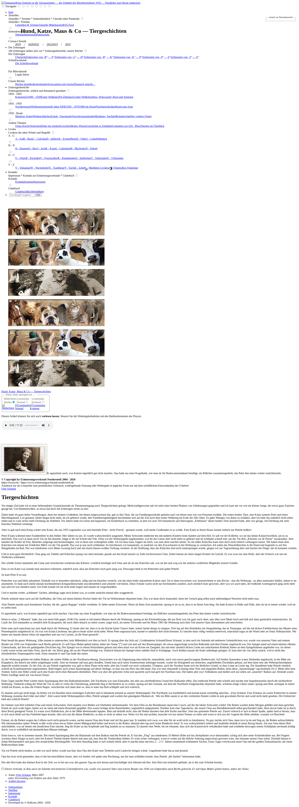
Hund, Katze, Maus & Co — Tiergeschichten (26, 391)
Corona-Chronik (17, 41)
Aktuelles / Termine (19, 21)
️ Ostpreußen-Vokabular (125, 167)
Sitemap (19, 34)
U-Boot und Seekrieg (121, 97)
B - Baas (28, 138)
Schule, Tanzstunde (61, 116)
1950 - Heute (15, 113)
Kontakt (12, 172)
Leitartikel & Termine (27, 24)
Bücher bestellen (24, 84)
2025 (68, 44)
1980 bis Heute (87, 106)
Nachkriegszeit (23, 106)
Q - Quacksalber (49, 158)
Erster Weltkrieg (50, 97)
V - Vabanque (22, 167)
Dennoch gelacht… (84, 84)
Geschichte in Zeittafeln (99, 126)
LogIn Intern (22, 74)
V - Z (11, 164)
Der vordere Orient (141, 116)
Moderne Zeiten (24, 116)
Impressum (30, 34)
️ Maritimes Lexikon (99, 167)
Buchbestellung (35, 191)
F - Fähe (81, 138)
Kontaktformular (24, 181)
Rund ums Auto (124, 106)
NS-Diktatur (65, 97)
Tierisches (35, 126)
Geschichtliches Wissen (73, 126)
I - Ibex (33, 148)
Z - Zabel (80, 167)
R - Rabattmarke (67, 158)
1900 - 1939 (34, 97)
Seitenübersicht (16, 31)
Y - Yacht (70, 167)
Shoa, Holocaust (101, 97)
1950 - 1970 (72, 106)
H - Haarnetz (22, 148)
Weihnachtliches (42, 116)
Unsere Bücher (16, 81)
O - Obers (20, 158)
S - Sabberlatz (83, 158)
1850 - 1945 (15, 93)
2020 (31, 44)
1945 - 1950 (15, 103)
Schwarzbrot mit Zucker (61, 84)
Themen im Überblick (152, 126)
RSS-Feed (68, 24)
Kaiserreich (21, 97)
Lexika (12, 129)
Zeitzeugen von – (39, 57)
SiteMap (12, 790)
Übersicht (20, 57)
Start (10, 12)
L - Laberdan (63, 148)
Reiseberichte (123, 116)
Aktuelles (13, 15)
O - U (11, 155)
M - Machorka (78, 148)
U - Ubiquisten (115, 158)
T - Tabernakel (99, 158)
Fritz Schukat (8, 488)
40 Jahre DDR (58, 106)
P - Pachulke (33, 158)
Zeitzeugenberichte (18, 87)
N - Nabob (91, 148)
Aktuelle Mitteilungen (51, 24)
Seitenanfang (15, 787)
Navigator (11, 6)
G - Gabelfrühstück (96, 138)
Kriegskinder (40, 84)
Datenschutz (42, 34)
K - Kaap (51, 148)
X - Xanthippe (57, 167)
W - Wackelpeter (39, 167)
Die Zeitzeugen (16, 47)
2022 (49, 44)
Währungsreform (40, 106)
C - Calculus (39, 138)
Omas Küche (22, 126)
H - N (11, 145)
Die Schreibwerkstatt (26, 63)
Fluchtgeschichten (106, 106)
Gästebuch (14, 188)
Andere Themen (17, 122)
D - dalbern (52, 138)
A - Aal (19, 138)
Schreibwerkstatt (17, 60)
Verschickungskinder (83, 116)
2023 (55, 44)
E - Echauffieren (68, 138)
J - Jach (41, 148)
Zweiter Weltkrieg (82, 97)
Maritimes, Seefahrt (105, 116)
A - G (11, 135)
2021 (36, 44)
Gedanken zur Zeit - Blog (126, 126)
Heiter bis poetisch (50, 126)
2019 (18, 44)
